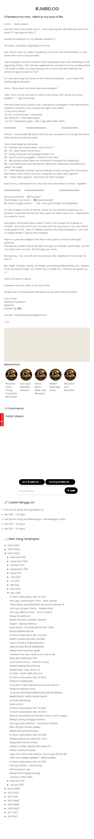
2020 (10, 800)
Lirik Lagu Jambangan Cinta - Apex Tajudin (33, 600)
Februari (15, 780)
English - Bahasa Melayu (23, 623)
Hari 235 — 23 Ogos (14, 523)
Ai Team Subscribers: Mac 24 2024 (28, 635)
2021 (10, 796)
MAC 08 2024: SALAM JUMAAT (25, 727)
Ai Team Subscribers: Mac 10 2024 (28, 708)
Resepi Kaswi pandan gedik (25, 650)
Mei (12, 585)
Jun (12, 580)
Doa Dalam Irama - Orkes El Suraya (29, 662)
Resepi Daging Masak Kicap (25, 665)
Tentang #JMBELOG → (60, 482)
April (13, 588)
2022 (10, 792)
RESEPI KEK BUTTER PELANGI (24, 731)
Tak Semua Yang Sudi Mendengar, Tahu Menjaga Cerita (34, 519)
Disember (15, 557)
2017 (10, 812)
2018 (10, 808)
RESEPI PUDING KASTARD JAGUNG (27, 639)
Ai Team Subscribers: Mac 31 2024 (28, 596)
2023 (10, 788)
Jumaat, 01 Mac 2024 (21, 777)
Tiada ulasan (21, 24)
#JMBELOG (47, 9)
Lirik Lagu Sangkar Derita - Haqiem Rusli (31, 608)
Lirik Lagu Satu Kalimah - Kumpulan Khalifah (34, 723)
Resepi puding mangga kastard (27, 719)
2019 (10, 804)
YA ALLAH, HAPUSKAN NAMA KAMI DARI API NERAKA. (36, 692)
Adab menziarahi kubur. (23, 750)
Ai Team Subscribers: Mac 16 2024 (28, 677)
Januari (14, 784)
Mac (13, 592)
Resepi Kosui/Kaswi (20, 616)
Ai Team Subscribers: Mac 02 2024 (28, 761)
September (16, 569)
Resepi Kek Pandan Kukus (23, 742)
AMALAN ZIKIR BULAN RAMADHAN (27, 646)
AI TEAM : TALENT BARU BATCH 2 (26, 673)
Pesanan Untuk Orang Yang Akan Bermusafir (11, 390)
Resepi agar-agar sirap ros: (25, 669)
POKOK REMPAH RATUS (22, 631)
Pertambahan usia (20, 769)
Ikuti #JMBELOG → (31, 482)
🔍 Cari (71, 490)
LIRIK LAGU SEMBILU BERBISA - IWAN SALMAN (33, 757)
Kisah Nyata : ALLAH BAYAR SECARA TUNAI (32, 627)
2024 (10, 553)
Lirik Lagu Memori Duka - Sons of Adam (31, 612)
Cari (7, 321)
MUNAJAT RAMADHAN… (22, 681)
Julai (13, 577)
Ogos (13, 573)
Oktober (15, 565)
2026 (10, 545)
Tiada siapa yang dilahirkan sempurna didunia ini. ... (38, 604)
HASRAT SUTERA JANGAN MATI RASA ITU (30, 746)
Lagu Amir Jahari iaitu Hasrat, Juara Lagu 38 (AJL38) (38, 754)
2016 (10, 816)
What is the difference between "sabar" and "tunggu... (39, 715)
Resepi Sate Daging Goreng (25, 773)
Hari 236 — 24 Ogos (14, 514)
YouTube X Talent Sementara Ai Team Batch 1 (34, 685)
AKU (8, 24)
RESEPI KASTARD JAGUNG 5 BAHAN (28, 619)
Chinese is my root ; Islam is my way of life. (33, 17)
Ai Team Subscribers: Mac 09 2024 (28, 711)
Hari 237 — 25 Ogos (14, 528)
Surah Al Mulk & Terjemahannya (27, 642)
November (16, 561)
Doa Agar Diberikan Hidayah (25, 387)
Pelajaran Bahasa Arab (22, 688)
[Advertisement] (47, 345)
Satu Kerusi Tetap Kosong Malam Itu (24, 509)
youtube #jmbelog (20, 700)
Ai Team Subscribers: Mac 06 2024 (28, 734)
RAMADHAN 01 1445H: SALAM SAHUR (28, 696)
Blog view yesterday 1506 (23, 658)
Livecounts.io (16, 704)
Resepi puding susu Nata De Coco (28, 738)
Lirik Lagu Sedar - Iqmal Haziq (26, 765)
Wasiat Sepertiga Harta (54, 387)
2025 (10, 549)
